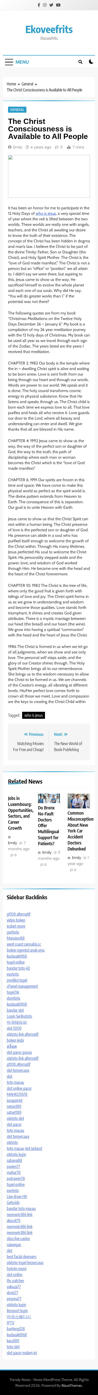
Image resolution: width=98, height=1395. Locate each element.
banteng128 (16, 1328)
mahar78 (14, 1172)
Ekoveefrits (49, 29)
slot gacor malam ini (22, 1352)
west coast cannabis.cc (24, 944)
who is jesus (46, 213)
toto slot (13, 1346)
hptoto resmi (16, 1268)
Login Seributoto (19, 1016)
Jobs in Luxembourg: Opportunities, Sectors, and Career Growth (20, 813)
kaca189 (13, 1340)
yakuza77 (14, 1286)
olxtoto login (16, 1154)
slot (9, 1076)
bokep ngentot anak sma (25, 950)
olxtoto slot (15, 1118)
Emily (17, 147)
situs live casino (18, 1238)
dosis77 (12, 1292)
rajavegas (14, 1244)
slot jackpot (33, 1148)
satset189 (14, 1112)
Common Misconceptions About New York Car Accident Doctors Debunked (81, 831)
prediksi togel (17, 980)
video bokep (16, 920)
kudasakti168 (17, 956)
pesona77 (14, 1298)
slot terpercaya (18, 1070)
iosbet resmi (16, 926)
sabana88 (14, 1160)
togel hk (13, 992)
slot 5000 (14, 1028)
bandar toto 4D (18, 968)
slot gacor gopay (19, 1052)
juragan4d (14, 1100)
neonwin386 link (19, 1214)
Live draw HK (17, 1196)
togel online (16, 962)
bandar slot (15, 1010)
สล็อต (12, 1046)
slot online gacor (19, 1088)
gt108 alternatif (18, 914)
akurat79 (13, 1220)
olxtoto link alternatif (22, 1034)
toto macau (15, 1082)
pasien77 (13, 1166)
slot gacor (14, 1124)
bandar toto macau (21, 1208)
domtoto (13, 998)
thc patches (15, 1280)
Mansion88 (16, 938)
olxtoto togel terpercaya (25, 1262)
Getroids (13, 1202)
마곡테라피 (17, 1022)
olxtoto (12, 1142)
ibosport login (17, 1310)
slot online (14, 1274)
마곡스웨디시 (19, 1316)
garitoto (13, 932)
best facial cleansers (21, 1256)
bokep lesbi (15, 1040)
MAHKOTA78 (17, 1094)
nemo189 (14, 1106)
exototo (13, 974)
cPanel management (22, 986)
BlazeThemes (72, 1385)
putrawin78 (16, 1178)
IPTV (10, 1322)
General (17, 109)
